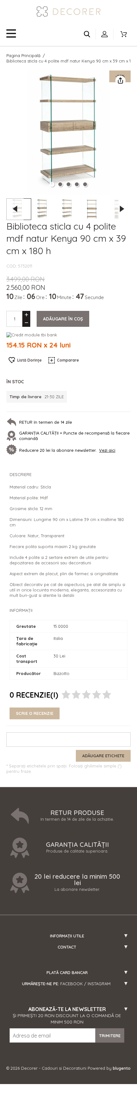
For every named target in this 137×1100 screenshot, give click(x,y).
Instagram (99, 983)
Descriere (21, 474)
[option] (68, 132)
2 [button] (60, 184)
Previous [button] (15, 209)
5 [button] (85, 184)
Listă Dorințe (29, 360)
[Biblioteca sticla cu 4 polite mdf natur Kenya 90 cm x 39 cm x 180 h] (44, 209)
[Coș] (124, 34)
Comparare (68, 360)
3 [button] (68, 184)
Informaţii (21, 610)
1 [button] (51, 184)
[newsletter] (12, 450)
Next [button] (122, 209)
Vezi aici (107, 450)
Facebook (71, 983)
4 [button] (76, 184)
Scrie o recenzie (34, 713)
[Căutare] (87, 34)
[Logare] (104, 34)
